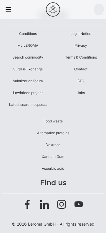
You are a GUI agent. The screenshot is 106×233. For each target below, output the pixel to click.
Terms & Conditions (81, 57)
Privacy (80, 45)
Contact (80, 69)
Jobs (81, 92)
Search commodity (27, 57)
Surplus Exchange (28, 69)
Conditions (28, 33)
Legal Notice (80, 33)
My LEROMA (27, 45)
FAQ (80, 81)
